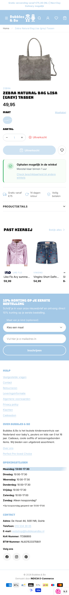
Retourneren (10, 387)
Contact (7, 382)
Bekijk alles (55, 229)
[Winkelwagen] (65, 18)
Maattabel (60, 112)
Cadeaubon (9, 415)
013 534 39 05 (23, 526)
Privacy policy (10, 404)
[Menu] (6, 18)
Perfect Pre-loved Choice (17, 453)
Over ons (8, 448)
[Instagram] (17, 557)
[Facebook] (7, 557)
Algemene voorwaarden (16, 398)
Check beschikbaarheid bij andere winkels (36, 176)
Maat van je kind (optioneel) (22, 320)
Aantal (8, 129)
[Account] (48, 18)
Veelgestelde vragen (14, 377)
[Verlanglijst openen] (56, 18)
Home (6, 28)
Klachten (8, 409)
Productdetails (15, 206)
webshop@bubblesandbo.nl (28, 531)
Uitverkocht (32, 150)
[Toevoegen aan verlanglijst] (62, 150)
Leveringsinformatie (14, 393)
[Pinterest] (26, 557)
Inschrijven (34, 350)
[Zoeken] (39, 18)
